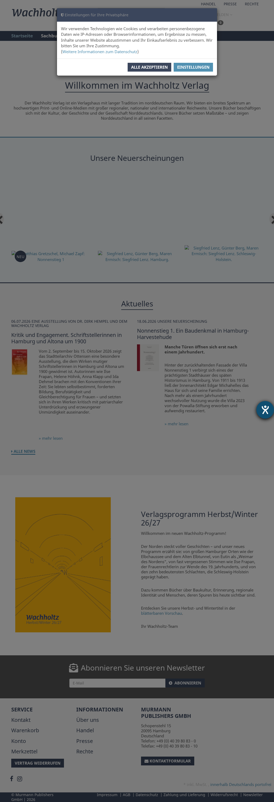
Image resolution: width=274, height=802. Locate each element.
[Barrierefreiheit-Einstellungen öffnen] (265, 410)
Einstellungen (193, 67)
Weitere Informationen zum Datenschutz (99, 51)
